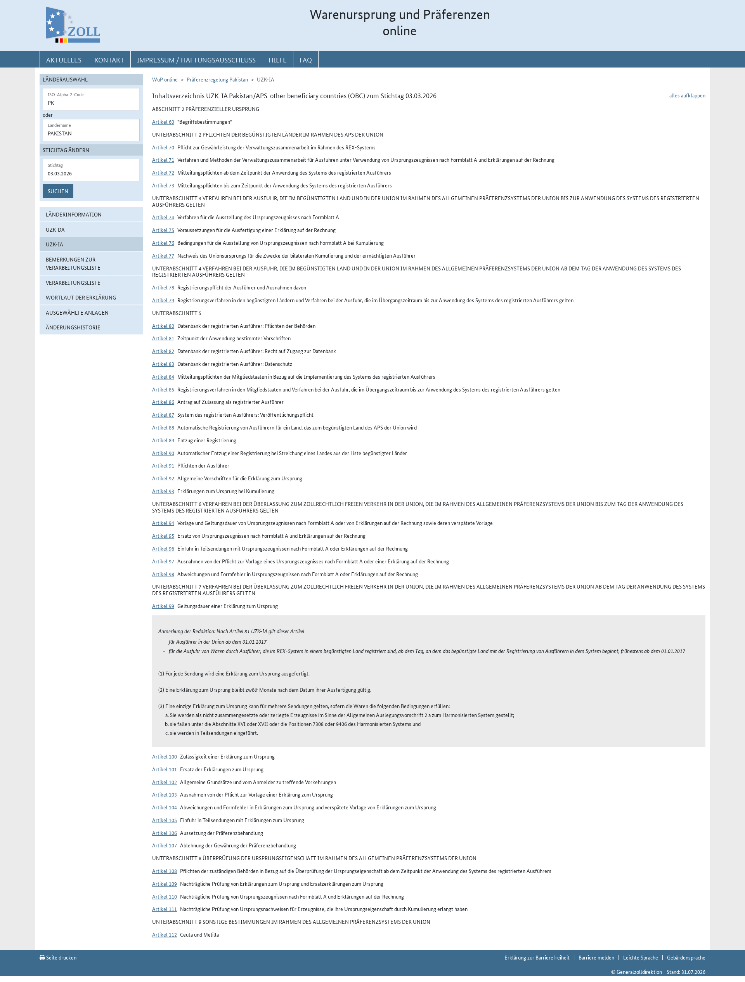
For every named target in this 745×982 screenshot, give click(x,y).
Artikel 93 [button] (163, 491)
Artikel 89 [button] (163, 440)
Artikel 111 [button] (164, 909)
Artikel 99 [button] (163, 606)
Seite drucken (60, 957)
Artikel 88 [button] (163, 427)
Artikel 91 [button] (163, 465)
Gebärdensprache (686, 957)
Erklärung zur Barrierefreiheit (537, 957)
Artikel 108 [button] (164, 871)
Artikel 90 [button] (163, 453)
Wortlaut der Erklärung (81, 297)
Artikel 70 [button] (163, 147)
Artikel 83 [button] (163, 363)
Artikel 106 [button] (164, 833)
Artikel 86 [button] (163, 401)
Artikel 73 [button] (163, 185)
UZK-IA (54, 244)
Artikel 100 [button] (164, 756)
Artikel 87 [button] (163, 414)
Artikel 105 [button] (164, 820)
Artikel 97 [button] (163, 561)
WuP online (165, 79)
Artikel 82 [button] (163, 351)
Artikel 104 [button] (164, 807)
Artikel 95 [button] (163, 535)
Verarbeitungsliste (73, 282)
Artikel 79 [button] (163, 300)
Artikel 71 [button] (163, 159)
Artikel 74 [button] (163, 217)
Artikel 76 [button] (163, 242)
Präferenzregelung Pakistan (217, 79)
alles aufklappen (687, 95)
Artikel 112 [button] (164, 934)
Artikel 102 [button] (164, 782)
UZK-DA (55, 229)
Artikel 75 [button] (163, 230)
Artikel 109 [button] (164, 883)
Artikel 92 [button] (163, 478)
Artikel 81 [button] (163, 338)
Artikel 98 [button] (163, 574)
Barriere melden (596, 957)
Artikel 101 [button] (164, 769)
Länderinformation (74, 214)
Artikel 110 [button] (164, 896)
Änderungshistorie (73, 327)
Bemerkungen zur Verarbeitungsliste (73, 263)
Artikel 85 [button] (163, 389)
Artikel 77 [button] (163, 255)
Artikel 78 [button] (163, 287)
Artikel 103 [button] (164, 794)
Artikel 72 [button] (163, 172)
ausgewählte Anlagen (77, 312)
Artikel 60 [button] (163, 121)
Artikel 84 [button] (163, 376)
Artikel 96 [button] (163, 548)
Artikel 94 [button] (163, 523)
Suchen (58, 191)
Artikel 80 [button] (163, 325)
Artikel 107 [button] (164, 845)
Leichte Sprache (640, 957)
